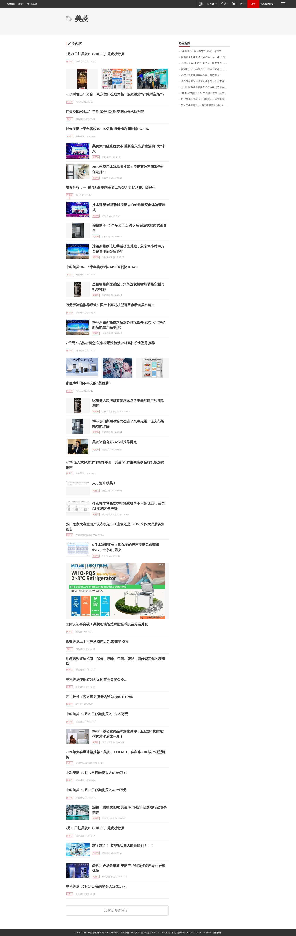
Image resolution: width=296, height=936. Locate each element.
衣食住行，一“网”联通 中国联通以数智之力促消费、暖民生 (111, 187)
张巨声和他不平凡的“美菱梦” (88, 383)
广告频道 (69, 195)
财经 (69, 119)
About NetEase (112, 932)
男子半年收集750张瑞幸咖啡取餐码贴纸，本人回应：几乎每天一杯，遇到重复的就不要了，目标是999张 (205, 105)
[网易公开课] (212, 3)
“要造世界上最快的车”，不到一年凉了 (201, 51)
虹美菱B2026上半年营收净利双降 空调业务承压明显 (105, 111)
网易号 (69, 61)
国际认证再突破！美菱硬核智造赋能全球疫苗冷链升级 (107, 624)
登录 (253, 4)
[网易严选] (224, 3)
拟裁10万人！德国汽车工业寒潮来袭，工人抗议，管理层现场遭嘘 (205, 69)
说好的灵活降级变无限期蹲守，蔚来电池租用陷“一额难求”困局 (205, 99)
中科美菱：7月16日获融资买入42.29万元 (96, 790)
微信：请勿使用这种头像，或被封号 (200, 75)
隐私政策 (166, 932)
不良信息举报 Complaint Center (186, 932)
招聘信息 (145, 932)
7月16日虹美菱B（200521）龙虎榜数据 (95, 828)
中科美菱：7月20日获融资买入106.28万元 (97, 714)
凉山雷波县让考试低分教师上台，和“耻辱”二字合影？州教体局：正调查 (205, 57)
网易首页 (11, 4)
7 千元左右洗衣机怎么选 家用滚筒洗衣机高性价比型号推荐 (110, 343)
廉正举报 (207, 932)
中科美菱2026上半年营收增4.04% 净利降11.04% (102, 267)
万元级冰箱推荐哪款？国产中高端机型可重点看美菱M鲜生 (110, 305)
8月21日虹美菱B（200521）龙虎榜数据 (95, 54)
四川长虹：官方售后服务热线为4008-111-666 (99, 697)
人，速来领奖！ (104, 483)
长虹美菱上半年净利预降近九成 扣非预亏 (97, 641)
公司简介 (125, 932)
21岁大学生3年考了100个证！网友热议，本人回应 (205, 63)
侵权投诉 (217, 932)
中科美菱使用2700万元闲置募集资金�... (96, 679)
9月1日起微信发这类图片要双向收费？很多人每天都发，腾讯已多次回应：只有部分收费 (205, 87)
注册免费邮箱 (267, 4)
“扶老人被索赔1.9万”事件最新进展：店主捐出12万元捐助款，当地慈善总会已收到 (205, 93)
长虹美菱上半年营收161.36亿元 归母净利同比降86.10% (107, 129)
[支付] (234, 3)
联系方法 (135, 932)
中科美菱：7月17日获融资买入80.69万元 (96, 773)
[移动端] (201, 3)
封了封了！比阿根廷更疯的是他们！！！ (123, 845)
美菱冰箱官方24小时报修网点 (114, 442)
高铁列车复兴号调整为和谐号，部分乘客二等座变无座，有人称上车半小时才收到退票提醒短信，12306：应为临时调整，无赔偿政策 (205, 81)
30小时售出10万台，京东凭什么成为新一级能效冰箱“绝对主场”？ (115, 94)
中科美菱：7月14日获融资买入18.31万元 (96, 886)
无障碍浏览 (32, 4)
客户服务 (155, 932)
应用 (20, 4)
